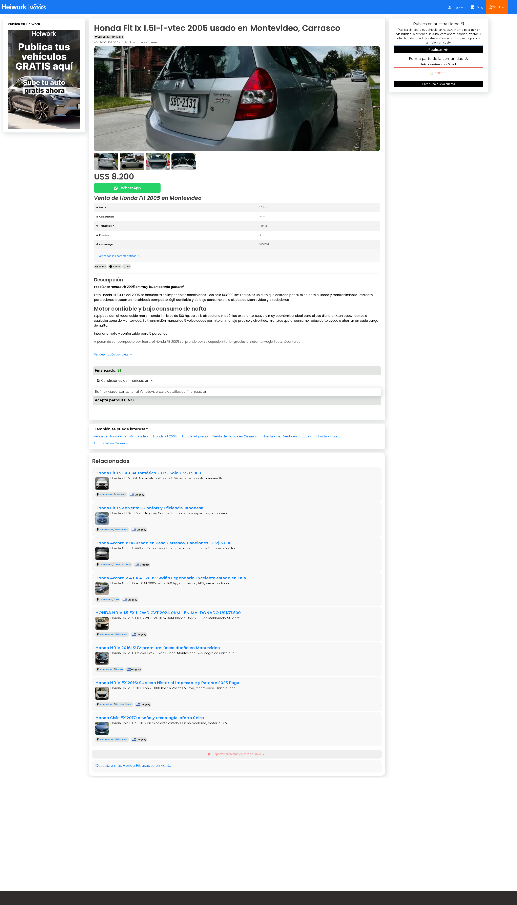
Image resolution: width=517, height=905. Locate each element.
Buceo (119, 669)
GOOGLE (440, 73)
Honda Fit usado (329, 436)
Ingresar (459, 7)
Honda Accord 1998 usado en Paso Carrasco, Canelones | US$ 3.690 (163, 542)
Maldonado (106, 529)
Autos (102, 266)
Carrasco (102, 36)
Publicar (499, 7)
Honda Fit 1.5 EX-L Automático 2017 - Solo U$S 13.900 (148, 472)
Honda (117, 266)
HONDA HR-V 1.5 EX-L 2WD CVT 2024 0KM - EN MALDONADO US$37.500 (168, 612)
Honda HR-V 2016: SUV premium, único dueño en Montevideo (157, 647)
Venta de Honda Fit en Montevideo (121, 436)
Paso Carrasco (122, 564)
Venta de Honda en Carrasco (235, 436)
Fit (128, 266)
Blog (480, 7)
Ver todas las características (118, 256)
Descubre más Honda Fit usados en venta (133, 765)
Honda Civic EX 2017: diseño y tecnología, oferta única (149, 717)
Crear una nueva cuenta (438, 84)
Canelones (106, 564)
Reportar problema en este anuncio (236, 754)
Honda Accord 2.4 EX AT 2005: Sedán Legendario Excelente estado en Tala (170, 577)
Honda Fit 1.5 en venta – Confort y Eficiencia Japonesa (149, 507)
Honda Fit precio (195, 436)
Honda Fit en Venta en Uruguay (286, 436)
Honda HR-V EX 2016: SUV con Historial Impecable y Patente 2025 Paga (167, 682)
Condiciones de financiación (125, 380)
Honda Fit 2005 (165, 436)
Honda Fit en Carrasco (111, 443)
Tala (116, 599)
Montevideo (116, 36)
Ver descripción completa (111, 354)
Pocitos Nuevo (123, 704)
